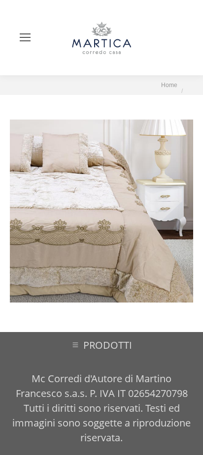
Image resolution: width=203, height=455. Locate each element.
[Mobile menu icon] (25, 37)
